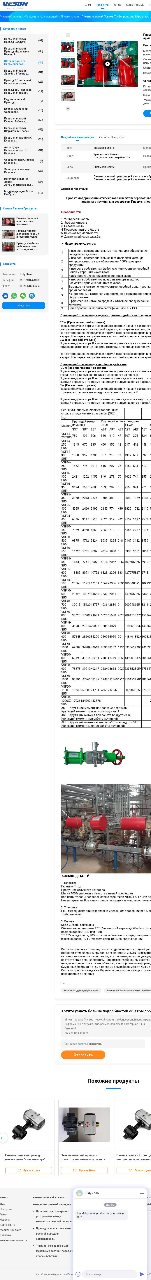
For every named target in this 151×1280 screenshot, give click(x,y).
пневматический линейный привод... (23, 72)
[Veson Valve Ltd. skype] (32, 296)
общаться (23, 305)
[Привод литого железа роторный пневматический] (8, 234)
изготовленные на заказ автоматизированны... (23, 181)
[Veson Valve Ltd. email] (5, 296)
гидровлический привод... (23, 101)
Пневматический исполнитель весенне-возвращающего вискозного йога (27, 221)
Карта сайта (7, 1224)
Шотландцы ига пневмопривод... (23, 63)
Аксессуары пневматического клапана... (23, 150)
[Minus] (142, 1193)
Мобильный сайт (10, 1229)
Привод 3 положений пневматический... (23, 82)
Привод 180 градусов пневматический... (23, 91)
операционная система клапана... (23, 161)
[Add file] (78, 1274)
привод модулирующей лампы (81, 990)
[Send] (142, 1274)
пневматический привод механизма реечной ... (23, 51)
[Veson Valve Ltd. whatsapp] (14, 296)
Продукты (6, 1209)
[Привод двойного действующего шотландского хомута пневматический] (8, 247)
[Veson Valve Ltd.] (16, 5)
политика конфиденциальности (13, 1238)
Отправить (83, 1055)
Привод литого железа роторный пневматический (27, 233)
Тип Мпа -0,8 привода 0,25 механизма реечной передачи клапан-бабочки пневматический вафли (55, 1251)
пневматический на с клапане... (23, 139)
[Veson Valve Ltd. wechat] (23, 296)
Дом (3, 1204)
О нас (3, 1214)
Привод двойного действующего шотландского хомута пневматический (27, 246)
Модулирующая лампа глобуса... (23, 193)
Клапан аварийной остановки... (23, 110)
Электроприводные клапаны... (23, 171)
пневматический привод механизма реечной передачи (52, 1201)
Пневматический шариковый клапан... (23, 130)
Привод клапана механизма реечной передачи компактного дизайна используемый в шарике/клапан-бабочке (53, 1234)
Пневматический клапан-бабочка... (23, 120)
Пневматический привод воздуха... (23, 40)
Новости (5, 1219)
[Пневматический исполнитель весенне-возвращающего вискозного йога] (8, 222)
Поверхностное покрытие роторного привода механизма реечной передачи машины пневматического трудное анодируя (55, 1217)
